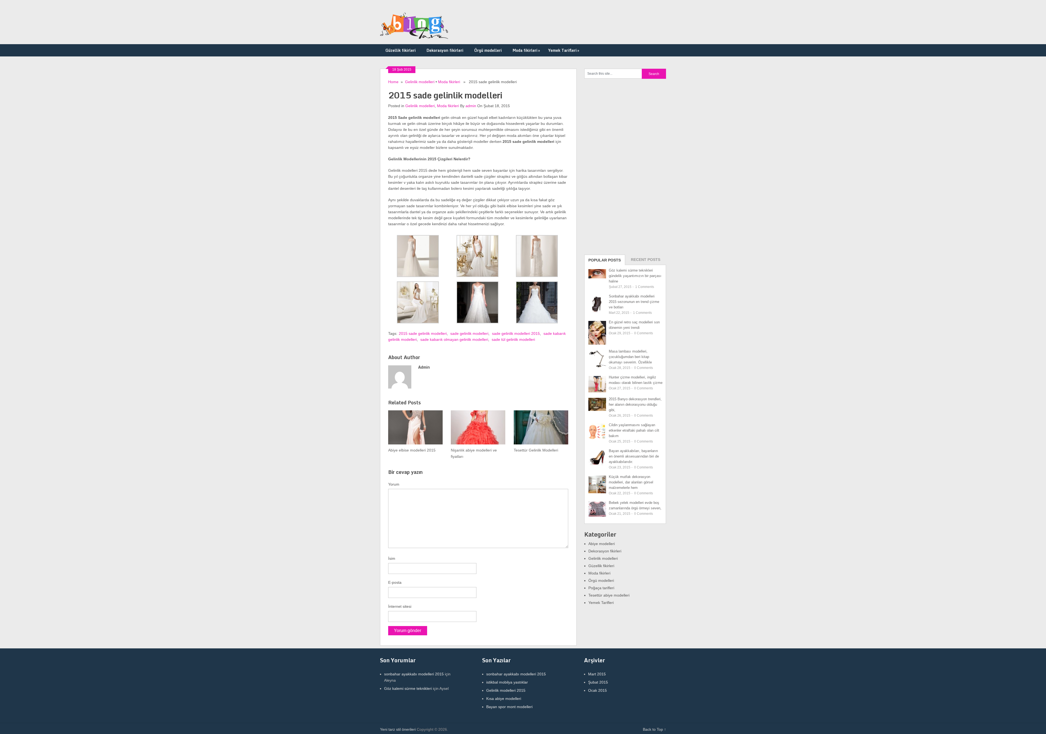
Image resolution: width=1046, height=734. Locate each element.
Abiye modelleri (601, 544)
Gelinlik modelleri (419, 82)
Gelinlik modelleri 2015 (505, 690)
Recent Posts (645, 259)
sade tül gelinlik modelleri (513, 339)
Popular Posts (604, 260)
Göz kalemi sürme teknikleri (408, 688)
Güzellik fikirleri (400, 50)
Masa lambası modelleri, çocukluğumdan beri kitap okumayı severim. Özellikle (630, 356)
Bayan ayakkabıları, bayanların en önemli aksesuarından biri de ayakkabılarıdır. (634, 456)
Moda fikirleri (526, 50)
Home (393, 82)
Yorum (393, 484)
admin (471, 106)
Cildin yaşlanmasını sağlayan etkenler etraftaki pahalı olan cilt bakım (634, 430)
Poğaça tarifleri (601, 588)
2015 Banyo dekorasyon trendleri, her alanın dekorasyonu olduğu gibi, (635, 404)
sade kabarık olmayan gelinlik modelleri (454, 339)
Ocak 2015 (597, 690)
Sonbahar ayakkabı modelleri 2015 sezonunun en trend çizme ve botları (634, 301)
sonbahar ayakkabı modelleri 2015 (414, 674)
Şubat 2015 (598, 682)
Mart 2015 (597, 674)
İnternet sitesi (399, 606)
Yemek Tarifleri (563, 50)
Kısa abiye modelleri (503, 698)
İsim (391, 558)
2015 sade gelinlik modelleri (423, 333)
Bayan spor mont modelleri (509, 707)
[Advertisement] (625, 166)
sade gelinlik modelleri (469, 333)
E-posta (395, 582)
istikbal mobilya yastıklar (507, 682)
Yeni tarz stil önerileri (398, 729)
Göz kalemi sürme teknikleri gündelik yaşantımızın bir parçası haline (635, 275)
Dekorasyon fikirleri (445, 50)
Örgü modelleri (488, 50)
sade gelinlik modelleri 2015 (516, 333)
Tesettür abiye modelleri (609, 595)
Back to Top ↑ (654, 729)
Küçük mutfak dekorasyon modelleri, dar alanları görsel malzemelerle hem (631, 482)
